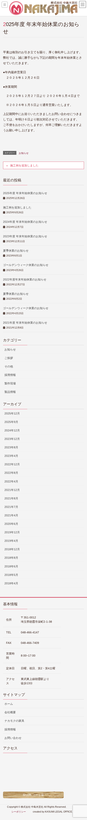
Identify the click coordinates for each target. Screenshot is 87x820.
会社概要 (10, 712)
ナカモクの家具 (14, 720)
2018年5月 (11, 574)
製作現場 (10, 383)
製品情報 (10, 391)
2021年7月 (11, 506)
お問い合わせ (12, 737)
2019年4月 (11, 540)
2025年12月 (12, 413)
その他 (8, 366)
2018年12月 (12, 549)
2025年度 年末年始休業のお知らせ (25, 193)
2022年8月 (11, 472)
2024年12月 (12, 430)
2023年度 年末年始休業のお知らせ (25, 236)
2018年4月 (11, 583)
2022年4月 (11, 481)
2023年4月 (11, 455)
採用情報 (10, 375)
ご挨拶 (8, 358)
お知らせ (24, 153)
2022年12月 (12, 464)
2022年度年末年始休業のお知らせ (24, 279)
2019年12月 (12, 532)
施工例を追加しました (24, 165)
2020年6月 (11, 523)
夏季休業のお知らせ (16, 250)
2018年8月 (11, 557)
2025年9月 (11, 422)
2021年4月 (11, 515)
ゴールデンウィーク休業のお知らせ (25, 265)
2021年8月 (11, 498)
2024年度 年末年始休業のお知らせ (25, 221)
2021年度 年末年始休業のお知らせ (25, 322)
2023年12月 (12, 438)
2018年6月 (11, 566)
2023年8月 (11, 447)
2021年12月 (12, 490)
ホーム (8, 703)
